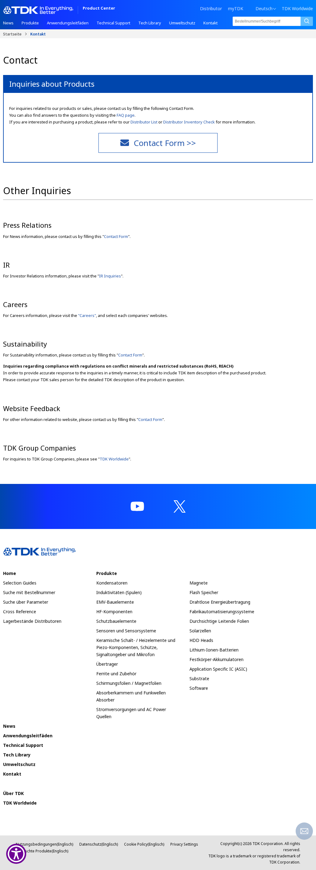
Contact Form (116, 236)
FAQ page (126, 115)
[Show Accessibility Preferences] (16, 854)
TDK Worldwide (297, 8)
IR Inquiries (110, 276)
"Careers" (87, 315)
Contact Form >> (165, 142)
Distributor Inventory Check (189, 122)
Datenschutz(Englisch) (98, 844)
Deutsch (264, 8)
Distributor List (144, 122)
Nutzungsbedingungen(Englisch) (44, 844)
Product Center (99, 8)
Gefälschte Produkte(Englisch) (42, 851)
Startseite (12, 33)
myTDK (235, 8)
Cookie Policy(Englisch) (144, 844)
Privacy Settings (184, 844)
